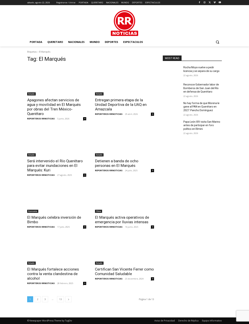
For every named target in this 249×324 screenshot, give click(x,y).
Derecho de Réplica (188, 320)
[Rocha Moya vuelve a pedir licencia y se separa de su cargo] (171, 72)
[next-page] (68, 299)
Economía (32, 211)
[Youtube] (220, 3)
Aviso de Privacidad (164, 320)
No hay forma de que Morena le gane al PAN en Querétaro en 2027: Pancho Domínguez (201, 107)
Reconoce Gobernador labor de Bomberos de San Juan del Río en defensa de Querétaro (201, 88)
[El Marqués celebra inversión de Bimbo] (56, 198)
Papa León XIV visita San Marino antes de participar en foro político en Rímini (201, 125)
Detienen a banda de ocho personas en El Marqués (116, 163)
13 (60, 299)
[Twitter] (210, 3)
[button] (217, 42)
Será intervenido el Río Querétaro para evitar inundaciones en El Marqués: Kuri (55, 165)
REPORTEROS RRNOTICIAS (41, 118)
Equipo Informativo (212, 320)
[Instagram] (205, 3)
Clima (98, 211)
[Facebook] (199, 3)
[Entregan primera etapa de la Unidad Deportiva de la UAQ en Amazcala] (124, 80)
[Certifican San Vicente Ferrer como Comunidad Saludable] (124, 250)
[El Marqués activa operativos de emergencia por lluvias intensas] (124, 198)
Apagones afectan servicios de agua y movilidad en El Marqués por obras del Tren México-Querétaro (54, 107)
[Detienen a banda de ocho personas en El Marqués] (124, 141)
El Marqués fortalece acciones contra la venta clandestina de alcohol (53, 274)
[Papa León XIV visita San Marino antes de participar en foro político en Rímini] (171, 126)
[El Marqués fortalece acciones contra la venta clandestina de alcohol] (56, 250)
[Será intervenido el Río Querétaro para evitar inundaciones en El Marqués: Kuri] (56, 141)
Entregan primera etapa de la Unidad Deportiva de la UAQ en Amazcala (121, 104)
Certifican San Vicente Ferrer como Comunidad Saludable (124, 271)
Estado (31, 94)
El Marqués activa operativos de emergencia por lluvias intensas (122, 219)
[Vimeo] (215, 3)
